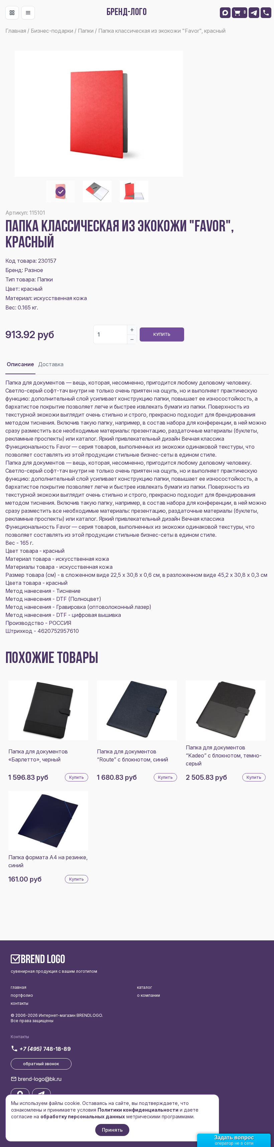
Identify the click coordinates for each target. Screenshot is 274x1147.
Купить (161, 334)
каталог (144, 987)
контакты (19, 1003)
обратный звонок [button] (41, 1063)
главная (18, 987)
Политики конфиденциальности (138, 1110)
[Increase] (132, 329)
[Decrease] (132, 339)
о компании (148, 995)
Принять (112, 1130)
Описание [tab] (20, 364)
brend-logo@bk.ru (39, 1079)
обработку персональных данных (82, 1116)
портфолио (22, 995)
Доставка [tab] (50, 364)
